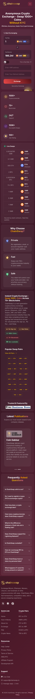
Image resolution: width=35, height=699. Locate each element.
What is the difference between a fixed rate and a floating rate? (14, 525)
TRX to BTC (23, 633)
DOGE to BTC (23, 630)
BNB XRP (23, 389)
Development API (7, 664)
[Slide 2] (19, 469)
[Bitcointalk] (13, 603)
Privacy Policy (6, 650)
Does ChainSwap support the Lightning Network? (15, 535)
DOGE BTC (12, 369)
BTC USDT (23, 374)
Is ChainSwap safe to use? (14, 489)
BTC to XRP (23, 626)
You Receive (8, 52)
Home (3, 616)
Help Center (5, 647)
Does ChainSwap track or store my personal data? (14, 560)
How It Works (6, 620)
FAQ (2, 630)
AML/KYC (4, 657)
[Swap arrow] (17, 47)
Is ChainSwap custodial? (13, 543)
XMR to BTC (23, 620)
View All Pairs (9, 353)
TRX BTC (23, 369)
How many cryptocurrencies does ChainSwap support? (15, 515)
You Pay (7, 38)
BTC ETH (12, 358)
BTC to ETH (23, 616)
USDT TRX (12, 389)
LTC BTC (12, 363)
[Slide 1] (15, 469)
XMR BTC (23, 358)
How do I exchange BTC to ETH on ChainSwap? (14, 551)
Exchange (17, 81)
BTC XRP (23, 363)
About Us (4, 623)
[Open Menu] (30, 4)
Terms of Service (7, 653)
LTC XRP (23, 384)
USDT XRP (11, 374)
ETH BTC (12, 379)
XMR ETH (12, 384)
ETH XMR (23, 379)
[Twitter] (3, 603)
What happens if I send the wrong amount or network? (14, 569)
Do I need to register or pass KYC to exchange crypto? (15, 497)
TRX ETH (17, 395)
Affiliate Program (7, 660)
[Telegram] (8, 603)
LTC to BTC (23, 623)
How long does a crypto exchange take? (13, 506)
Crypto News (5, 633)
